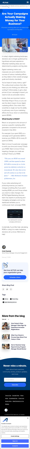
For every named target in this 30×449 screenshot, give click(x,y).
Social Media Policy (13, 398)
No (29, 6)
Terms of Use (8, 395)
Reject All (15, 441)
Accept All (15, 445)
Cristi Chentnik (6, 251)
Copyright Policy (15, 395)
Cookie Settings (15, 436)
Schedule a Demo (15, 277)
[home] (4, 2)
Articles (14, 34)
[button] (27, 2)
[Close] (28, 418)
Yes (27, 6)
